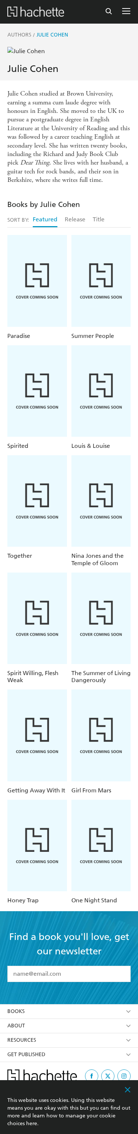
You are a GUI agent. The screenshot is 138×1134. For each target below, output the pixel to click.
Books (16, 1011)
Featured (45, 219)
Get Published (26, 1054)
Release (75, 219)
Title (99, 219)
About (16, 1026)
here (31, 1123)
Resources (21, 1040)
